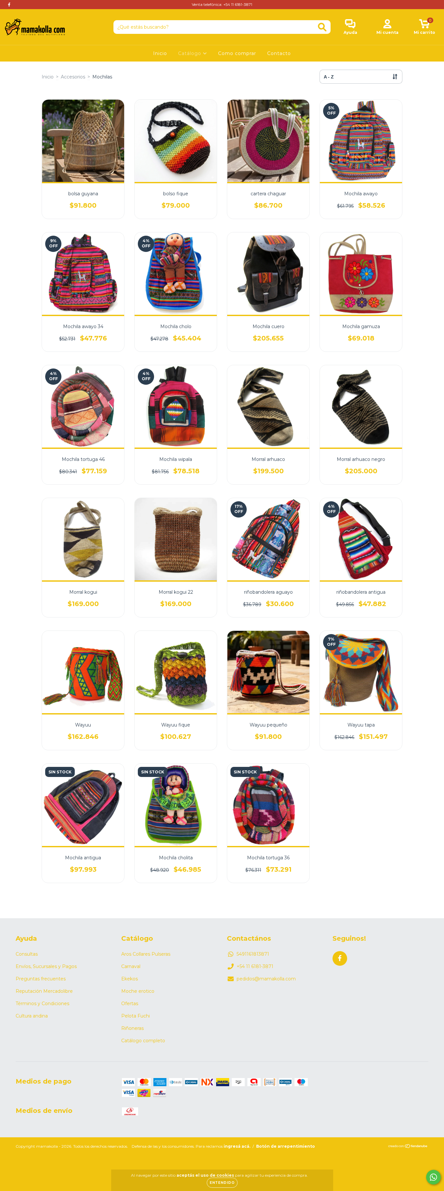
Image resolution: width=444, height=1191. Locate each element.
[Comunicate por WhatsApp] (433, 1177)
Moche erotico (137, 991)
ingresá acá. (237, 1146)
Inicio (160, 53)
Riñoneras (132, 1028)
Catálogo (190, 53)
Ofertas (129, 1003)
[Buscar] (322, 27)
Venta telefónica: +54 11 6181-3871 (222, 4)
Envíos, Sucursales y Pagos (46, 966)
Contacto (279, 53)
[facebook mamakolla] (9, 4)
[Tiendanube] (408, 1146)
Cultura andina (32, 1016)
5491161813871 (253, 954)
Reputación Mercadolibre (44, 991)
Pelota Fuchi (135, 1016)
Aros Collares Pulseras (145, 954)
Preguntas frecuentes (41, 979)
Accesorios (73, 77)
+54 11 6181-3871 (255, 966)
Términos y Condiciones (42, 1003)
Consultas (27, 954)
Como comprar (237, 53)
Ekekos (129, 979)
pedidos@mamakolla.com (266, 979)
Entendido (222, 1183)
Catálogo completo (143, 1041)
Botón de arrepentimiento (285, 1146)
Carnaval (130, 966)
